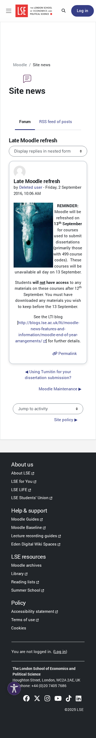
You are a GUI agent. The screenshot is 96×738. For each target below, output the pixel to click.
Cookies (18, 628)
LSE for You (22, 481)
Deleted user (30, 187)
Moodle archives (26, 565)
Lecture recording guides (34, 535)
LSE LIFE (19, 489)
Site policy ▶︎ (66, 419)
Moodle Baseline (26, 527)
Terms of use (23, 619)
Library (17, 573)
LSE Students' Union (30, 497)
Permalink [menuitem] (67, 353)
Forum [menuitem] (25, 121)
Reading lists (23, 581)
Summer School (25, 590)
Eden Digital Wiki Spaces (34, 544)
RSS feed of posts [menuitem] (55, 121)
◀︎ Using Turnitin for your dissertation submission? (48, 374)
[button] (63, 11)
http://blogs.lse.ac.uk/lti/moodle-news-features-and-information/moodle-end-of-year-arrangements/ (47, 331)
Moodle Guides (25, 519)
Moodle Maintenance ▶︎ (60, 388)
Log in (82, 10)
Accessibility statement (32, 611)
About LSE (20, 473)
